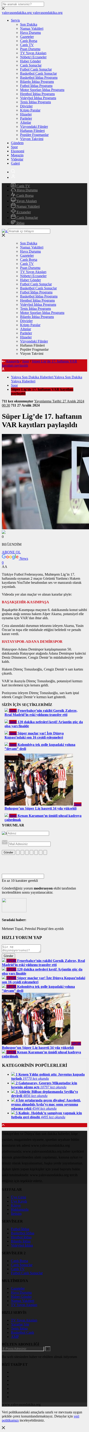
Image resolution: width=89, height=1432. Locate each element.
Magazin (17, 155)
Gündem (17, 143)
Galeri (15, 163)
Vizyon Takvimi (31, 139)
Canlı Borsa (28, 41)
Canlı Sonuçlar (31, 65)
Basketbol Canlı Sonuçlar (38, 73)
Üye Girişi (18, 1197)
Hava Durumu (30, 33)
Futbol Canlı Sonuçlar (36, 69)
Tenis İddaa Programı (35, 102)
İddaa (20, 223)
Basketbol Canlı (22, 1332)
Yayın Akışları (26, 201)
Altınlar (25, 122)
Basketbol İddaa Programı (39, 77)
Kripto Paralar (30, 110)
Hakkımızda (20, 1209)
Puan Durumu (30, 49)
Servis (15, 20)
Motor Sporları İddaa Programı (42, 90)
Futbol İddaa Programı (36, 86)
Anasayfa (12, 361)
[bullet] (36, 852)
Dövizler (26, 106)
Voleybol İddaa (22, 1245)
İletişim (16, 1213)
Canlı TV (27, 45)
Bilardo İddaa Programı (37, 82)
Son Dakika (28, 24)
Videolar (17, 159)
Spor (14, 147)
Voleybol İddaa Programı (38, 98)
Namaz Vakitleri (31, 28)
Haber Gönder (30, 61)
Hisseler (26, 114)
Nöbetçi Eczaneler (33, 57)
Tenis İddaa (19, 1328)
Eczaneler (23, 212)
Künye (16, 1205)
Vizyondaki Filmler (34, 126)
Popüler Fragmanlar (34, 135)
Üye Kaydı (19, 1201)
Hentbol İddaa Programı (37, 94)
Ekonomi (17, 151)
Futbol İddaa (20, 1229)
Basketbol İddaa (22, 1233)
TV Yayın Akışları (33, 53)
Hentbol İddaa (21, 1237)
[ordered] (31, 852)
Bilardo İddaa (21, 1241)
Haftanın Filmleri (32, 131)
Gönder (8, 852)
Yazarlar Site (20, 1324)
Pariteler (26, 118)
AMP (15, 1336)
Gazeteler (27, 37)
